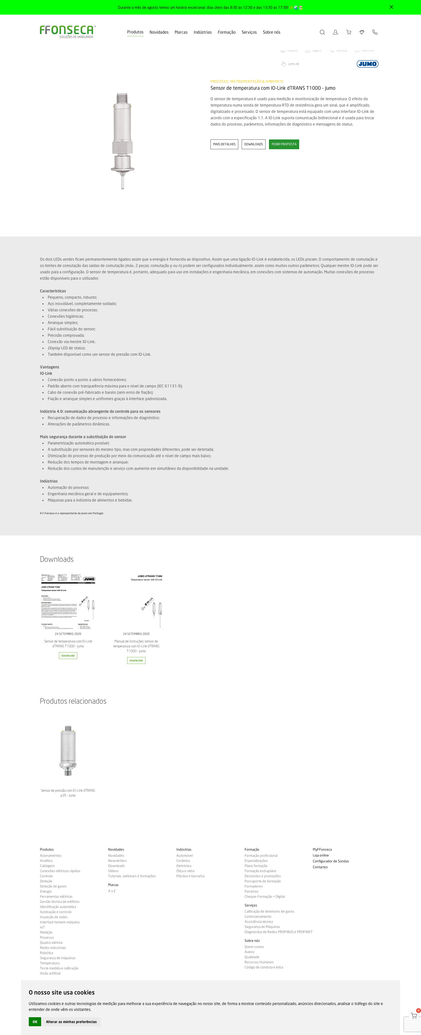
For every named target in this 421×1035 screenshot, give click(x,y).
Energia (45, 891)
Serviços (249, 32)
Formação (227, 32)
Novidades (159, 32)
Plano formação (256, 866)
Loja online (321, 855)
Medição (46, 932)
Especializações (256, 861)
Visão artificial (50, 973)
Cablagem (47, 866)
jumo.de (293, 64)
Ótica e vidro (185, 871)
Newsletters (117, 861)
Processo (47, 937)
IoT (42, 927)
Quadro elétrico (51, 943)
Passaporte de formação (263, 881)
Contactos (320, 867)
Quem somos (254, 947)
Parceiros (251, 891)
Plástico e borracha (190, 876)
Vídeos (113, 871)
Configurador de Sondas (331, 861)
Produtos (135, 31)
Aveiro (249, 952)
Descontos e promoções (263, 876)
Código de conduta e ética (264, 967)
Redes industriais (53, 948)
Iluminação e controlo (56, 912)
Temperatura (49, 963)
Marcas (181, 32)
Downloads (116, 866)
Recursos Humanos (259, 962)
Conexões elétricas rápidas (60, 871)
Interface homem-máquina (59, 922)
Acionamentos (50, 856)
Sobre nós (271, 32)
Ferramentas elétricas (56, 896)
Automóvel (184, 856)
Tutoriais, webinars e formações (132, 876)
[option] (122, 141)
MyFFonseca (322, 849)
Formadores (254, 886)
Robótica (46, 953)
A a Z (111, 891)
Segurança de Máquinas (262, 927)
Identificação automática (58, 907)
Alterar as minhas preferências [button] (71, 1022)
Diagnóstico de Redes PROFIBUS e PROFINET (279, 932)
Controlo (46, 876)
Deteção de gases (53, 886)
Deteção (46, 881)
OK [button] (35, 1022)
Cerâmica (183, 861)
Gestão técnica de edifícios (60, 902)
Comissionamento (258, 916)
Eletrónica (183, 866)
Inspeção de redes (54, 917)
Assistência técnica (259, 922)
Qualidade (252, 957)
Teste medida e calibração (59, 968)
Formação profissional (261, 856)
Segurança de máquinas (58, 958)
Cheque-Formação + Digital (265, 896)
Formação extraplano (260, 871)
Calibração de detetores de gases (270, 911)
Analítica (46, 861)
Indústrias (203, 32)
